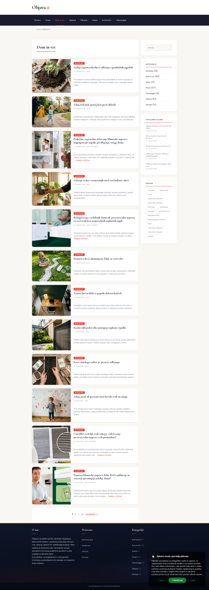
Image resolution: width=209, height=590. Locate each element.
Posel (47, 20)
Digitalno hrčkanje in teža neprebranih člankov (158, 127)
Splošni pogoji (87, 540)
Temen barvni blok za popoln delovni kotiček (98, 293)
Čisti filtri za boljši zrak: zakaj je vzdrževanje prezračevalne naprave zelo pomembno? (97, 435)
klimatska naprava (155, 199)
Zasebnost (86, 546)
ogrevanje (164, 207)
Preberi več (81, 160)
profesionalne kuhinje (156, 220)
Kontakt (85, 557)
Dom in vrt (59, 20)
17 (82, 514)
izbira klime (163, 190)
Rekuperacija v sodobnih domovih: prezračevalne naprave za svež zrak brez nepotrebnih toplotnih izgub (104, 219)
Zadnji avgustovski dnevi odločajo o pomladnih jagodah (103, 67)
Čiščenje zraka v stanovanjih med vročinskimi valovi (101, 180)
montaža (151, 207)
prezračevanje (153, 215)
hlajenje (151, 190)
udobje (150, 236)
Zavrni (161, 580)
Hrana (94, 20)
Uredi (193, 580)
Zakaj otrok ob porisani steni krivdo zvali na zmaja (100, 396)
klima (150, 194)
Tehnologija (121, 20)
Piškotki (85, 551)
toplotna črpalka (155, 228)
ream (150, 224)
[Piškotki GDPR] (153, 556)
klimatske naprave (155, 203)
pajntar (151, 211)
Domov (37, 20)
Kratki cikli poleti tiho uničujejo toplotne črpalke (100, 327)
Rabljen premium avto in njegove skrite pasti (159, 165)
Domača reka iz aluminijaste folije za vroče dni (98, 258)
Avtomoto (106, 20)
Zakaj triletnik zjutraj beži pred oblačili (95, 104)
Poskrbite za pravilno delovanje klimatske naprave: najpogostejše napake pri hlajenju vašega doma (101, 141)
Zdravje (84, 20)
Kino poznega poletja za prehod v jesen (158, 146)
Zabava (72, 20)
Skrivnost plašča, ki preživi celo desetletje (156, 137)
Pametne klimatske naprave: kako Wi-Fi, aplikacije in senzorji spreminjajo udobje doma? (102, 477)
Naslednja (92, 514)
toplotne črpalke (155, 232)
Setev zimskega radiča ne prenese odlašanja (97, 362)
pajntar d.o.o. (164, 211)
